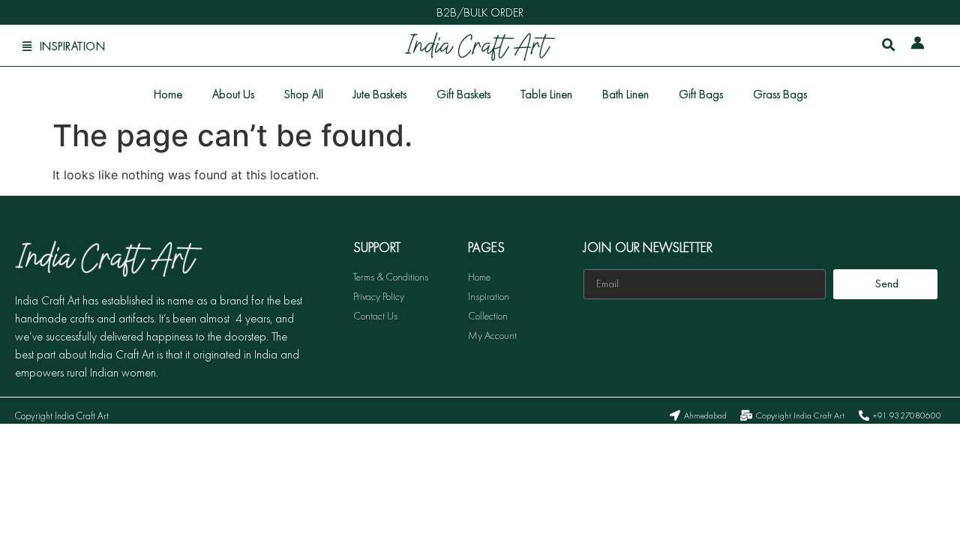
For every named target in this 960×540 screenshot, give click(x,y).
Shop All (303, 94)
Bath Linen (625, 94)
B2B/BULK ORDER (480, 12)
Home (168, 94)
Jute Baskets (379, 94)
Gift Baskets (463, 94)
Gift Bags (701, 94)
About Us (233, 94)
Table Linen (546, 94)
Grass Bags (780, 94)
